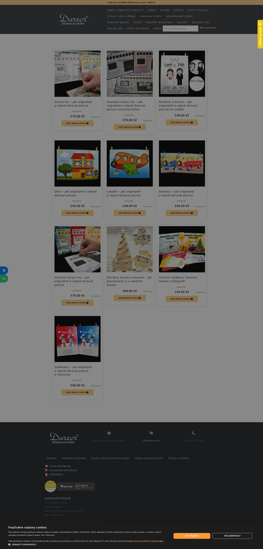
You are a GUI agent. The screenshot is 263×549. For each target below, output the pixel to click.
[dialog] (131, 536)
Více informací (48, 535)
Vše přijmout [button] (192, 536)
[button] (87, 545)
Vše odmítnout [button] (232, 536)
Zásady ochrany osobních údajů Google (144, 541)
